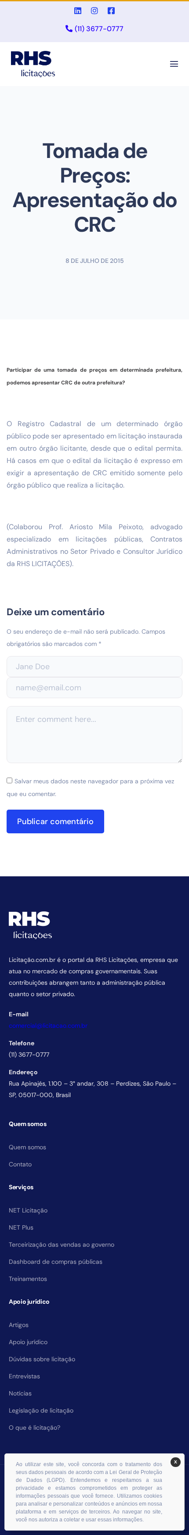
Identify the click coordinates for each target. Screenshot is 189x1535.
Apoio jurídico (28, 1342)
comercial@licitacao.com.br (48, 1025)
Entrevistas (24, 1376)
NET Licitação (28, 1210)
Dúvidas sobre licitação (42, 1359)
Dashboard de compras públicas (55, 1262)
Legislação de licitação (41, 1410)
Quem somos (27, 1147)
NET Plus (21, 1227)
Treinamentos (28, 1279)
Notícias (20, 1393)
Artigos (19, 1325)
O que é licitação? (34, 1427)
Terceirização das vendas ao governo (61, 1244)
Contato (20, 1164)
